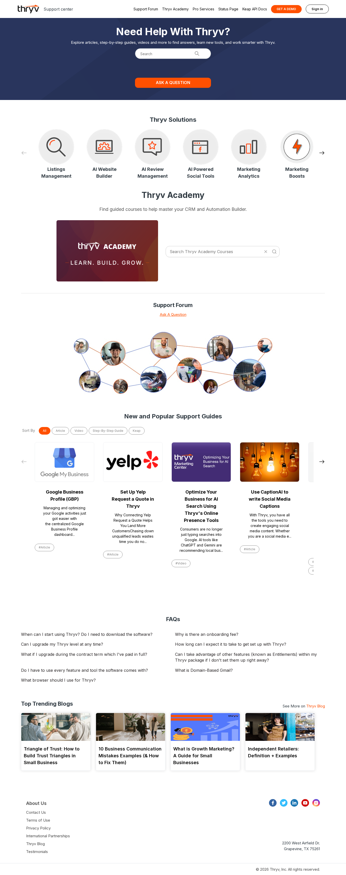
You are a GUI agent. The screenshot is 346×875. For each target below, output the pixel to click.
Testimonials (37, 851)
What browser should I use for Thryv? (58, 680)
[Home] (28, 9)
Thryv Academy (175, 9)
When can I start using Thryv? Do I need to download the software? (86, 634)
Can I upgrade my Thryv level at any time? (62, 644)
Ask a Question (173, 82)
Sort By (28, 430)
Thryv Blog (315, 706)
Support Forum (145, 9)
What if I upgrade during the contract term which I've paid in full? (84, 654)
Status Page (228, 9)
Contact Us (36, 812)
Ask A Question (173, 314)
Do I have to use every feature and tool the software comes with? (84, 670)
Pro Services (203, 9)
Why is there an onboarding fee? (206, 634)
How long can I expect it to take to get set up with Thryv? (230, 644)
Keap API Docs (254, 9)
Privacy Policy (38, 828)
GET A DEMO (286, 9)
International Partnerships (48, 835)
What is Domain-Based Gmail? (204, 670)
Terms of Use (38, 820)
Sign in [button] (317, 9)
